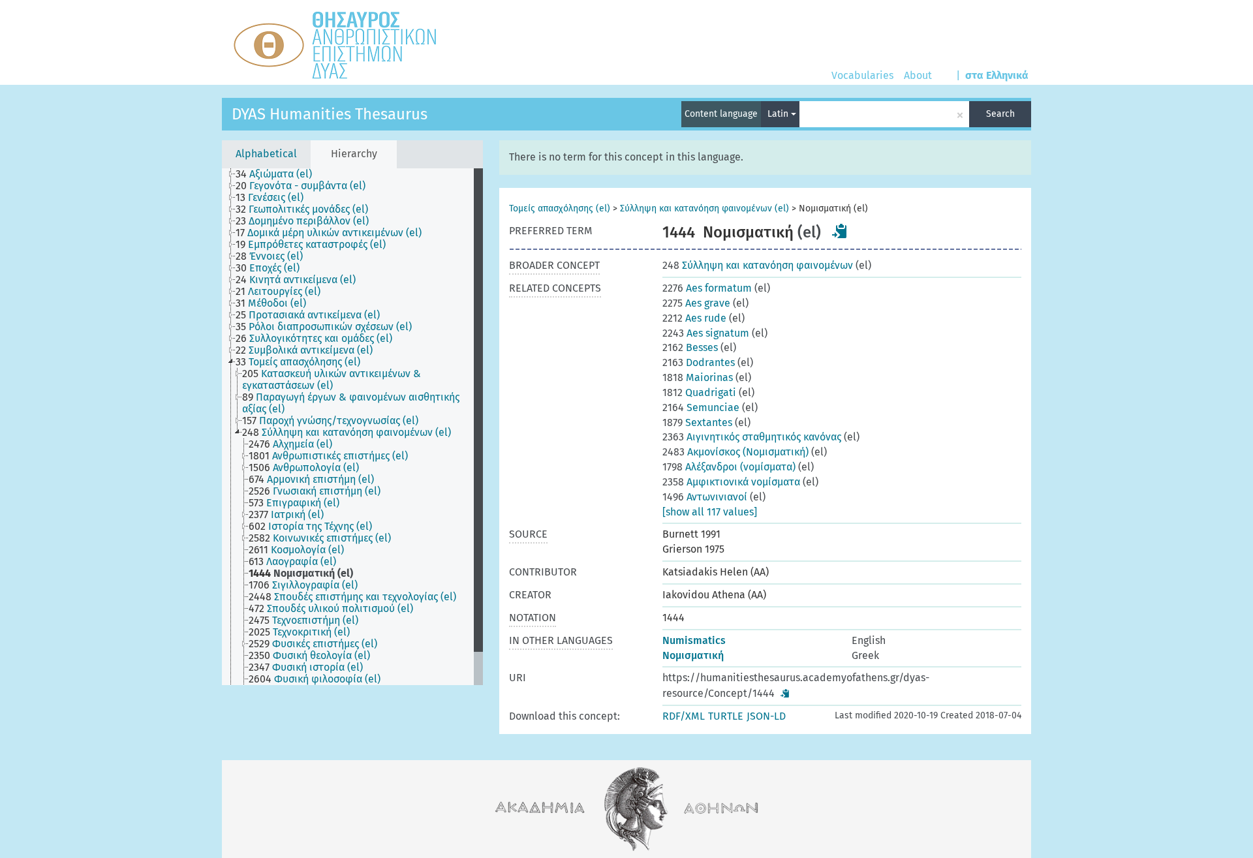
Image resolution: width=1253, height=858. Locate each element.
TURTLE (725, 716)
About (918, 75)
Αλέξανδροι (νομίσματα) (729, 467)
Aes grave (696, 303)
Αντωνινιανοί (704, 497)
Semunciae (700, 407)
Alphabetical (266, 153)
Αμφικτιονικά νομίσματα (731, 482)
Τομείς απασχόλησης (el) (559, 208)
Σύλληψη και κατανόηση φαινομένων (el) (704, 208)
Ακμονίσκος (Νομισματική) (735, 452)
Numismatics (694, 640)
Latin (779, 113)
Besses (690, 347)
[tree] (352, 426)
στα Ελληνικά (997, 75)
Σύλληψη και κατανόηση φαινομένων (757, 265)
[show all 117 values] (709, 512)
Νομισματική (693, 655)
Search (1000, 113)
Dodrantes (698, 362)
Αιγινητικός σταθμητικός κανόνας (751, 437)
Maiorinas (697, 377)
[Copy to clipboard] (840, 231)
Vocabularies (862, 75)
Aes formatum (707, 288)
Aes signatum (705, 333)
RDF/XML (683, 716)
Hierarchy (354, 153)
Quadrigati (699, 392)
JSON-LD (766, 716)
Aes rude (694, 318)
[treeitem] (279, 174)
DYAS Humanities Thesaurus (329, 114)
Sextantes (697, 422)
